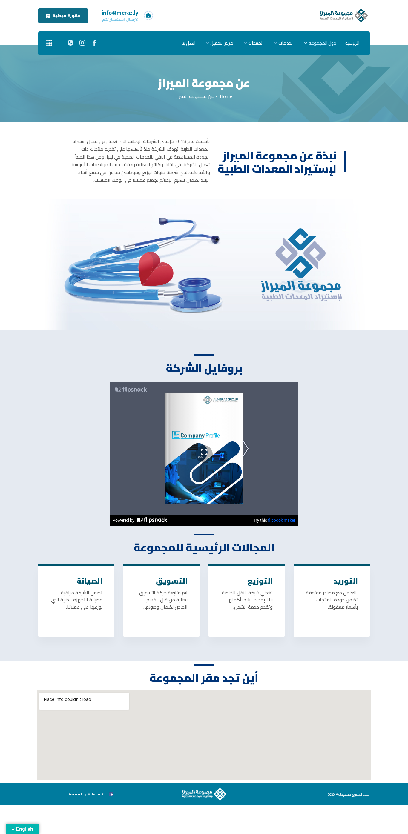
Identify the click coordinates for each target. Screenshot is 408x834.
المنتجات (255, 43)
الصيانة (89, 581)
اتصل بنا (188, 43)
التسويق (172, 581)
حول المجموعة (322, 43)
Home (226, 96)
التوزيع (260, 581)
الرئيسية (352, 43)
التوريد (346, 581)
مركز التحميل (221, 43)
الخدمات (286, 43)
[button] (63, 15)
